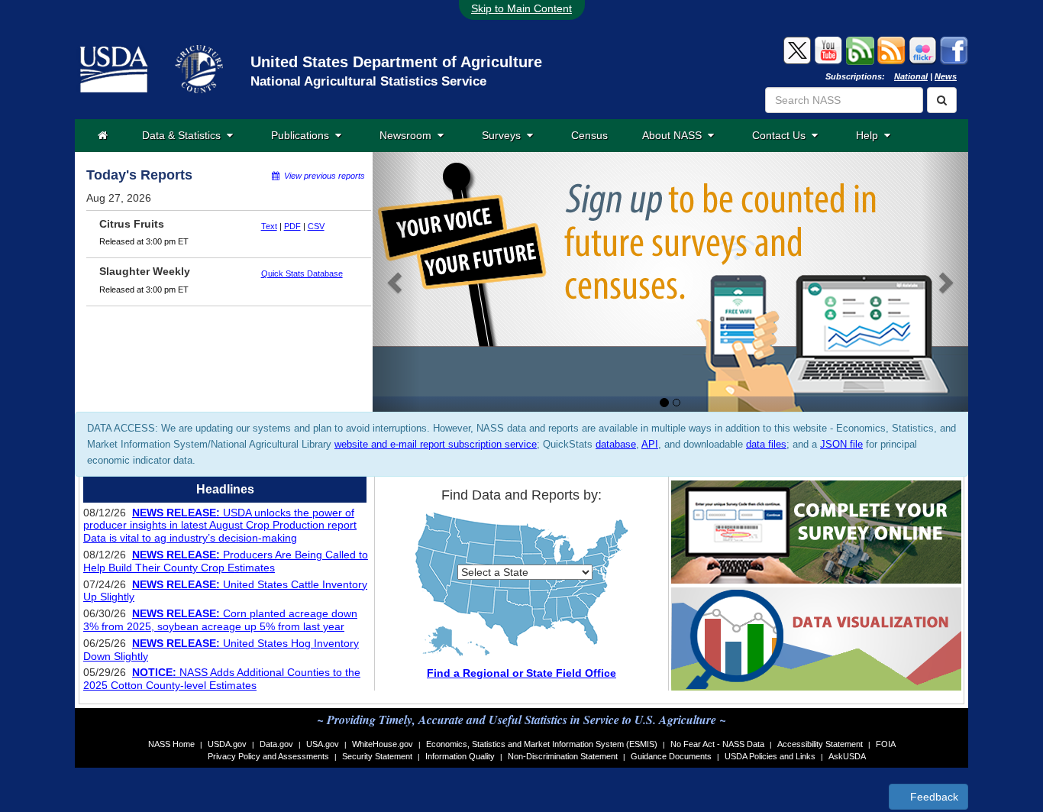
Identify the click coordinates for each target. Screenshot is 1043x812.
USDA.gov (227, 744)
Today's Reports (139, 175)
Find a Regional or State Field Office (521, 673)
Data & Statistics (184, 135)
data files (766, 444)
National (911, 76)
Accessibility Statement (820, 744)
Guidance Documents (671, 756)
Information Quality (460, 756)
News (946, 76)
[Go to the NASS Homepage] (103, 135)
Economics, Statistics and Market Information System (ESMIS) (541, 744)
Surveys (504, 135)
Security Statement (377, 756)
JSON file (841, 444)
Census (589, 135)
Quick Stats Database (302, 273)
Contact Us (782, 135)
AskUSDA (847, 756)
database (616, 444)
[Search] (942, 100)
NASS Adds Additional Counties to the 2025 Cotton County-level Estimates (221, 678)
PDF (292, 226)
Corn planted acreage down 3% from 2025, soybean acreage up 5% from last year (220, 619)
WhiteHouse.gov (382, 744)
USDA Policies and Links (770, 756)
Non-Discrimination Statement (563, 756)
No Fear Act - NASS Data (717, 744)
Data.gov (276, 744)
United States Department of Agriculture (396, 61)
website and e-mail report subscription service (435, 444)
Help (870, 135)
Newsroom (408, 135)
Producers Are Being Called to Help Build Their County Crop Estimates (225, 561)
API (649, 444)
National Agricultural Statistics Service (368, 81)
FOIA (886, 744)
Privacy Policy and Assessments (268, 756)
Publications (303, 135)
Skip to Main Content (521, 8)
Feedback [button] (932, 797)
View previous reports (322, 175)
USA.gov (322, 744)
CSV (316, 226)
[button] (396, 282)
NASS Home (171, 744)
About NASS (675, 135)
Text (269, 226)
